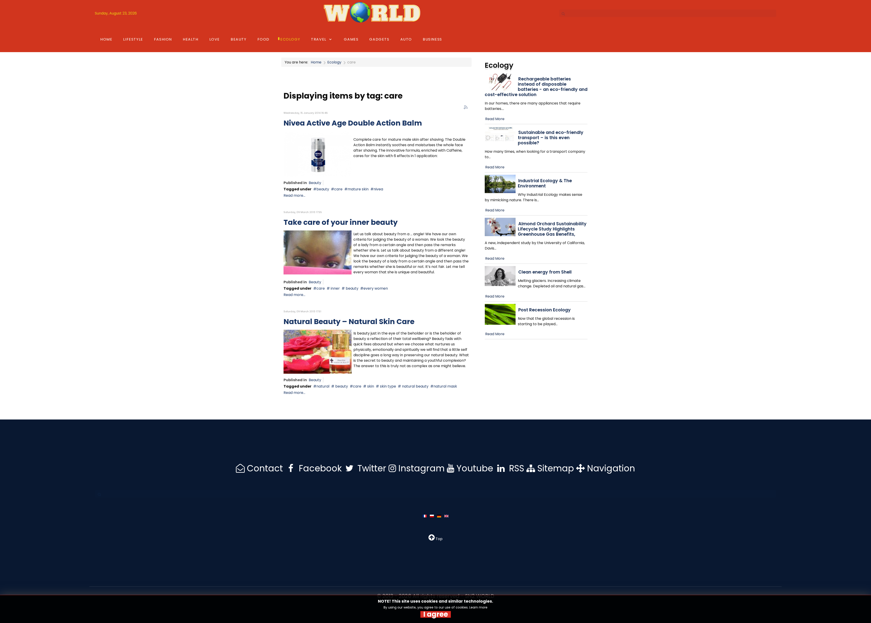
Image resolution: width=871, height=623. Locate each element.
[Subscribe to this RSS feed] (465, 107)
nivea (378, 189)
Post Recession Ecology (544, 310)
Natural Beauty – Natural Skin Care (349, 321)
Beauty (315, 182)
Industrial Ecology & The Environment (545, 183)
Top (439, 538)
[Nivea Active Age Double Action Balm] (318, 153)
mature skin (358, 189)
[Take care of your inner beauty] (318, 252)
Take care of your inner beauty (341, 222)
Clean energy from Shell (545, 272)
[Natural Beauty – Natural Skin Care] (318, 351)
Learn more (478, 607)
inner (335, 288)
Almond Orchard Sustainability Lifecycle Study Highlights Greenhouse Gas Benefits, (552, 229)
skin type (387, 386)
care (338, 189)
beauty (322, 189)
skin (370, 386)
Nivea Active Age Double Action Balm (353, 123)
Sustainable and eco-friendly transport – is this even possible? (550, 137)
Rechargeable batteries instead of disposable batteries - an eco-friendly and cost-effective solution (536, 87)
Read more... (294, 195)
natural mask (445, 386)
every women (375, 288)
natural (322, 386)
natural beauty (414, 386)
